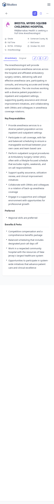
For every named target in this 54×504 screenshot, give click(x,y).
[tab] (34, 58)
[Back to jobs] (7, 13)
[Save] (40, 13)
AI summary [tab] (11, 58)
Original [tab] (22, 58)
